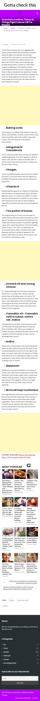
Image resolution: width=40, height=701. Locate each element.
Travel (6, 659)
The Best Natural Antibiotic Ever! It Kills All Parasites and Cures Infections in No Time (18, 588)
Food (5, 648)
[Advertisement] (20, 105)
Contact (35, 698)
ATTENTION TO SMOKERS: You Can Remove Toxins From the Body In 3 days (23, 582)
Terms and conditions (23, 698)
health (5, 606)
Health (5, 44)
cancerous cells (23, 600)
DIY (4, 644)
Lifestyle (6, 656)
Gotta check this (20, 5)
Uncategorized (9, 663)
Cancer (11, 600)
